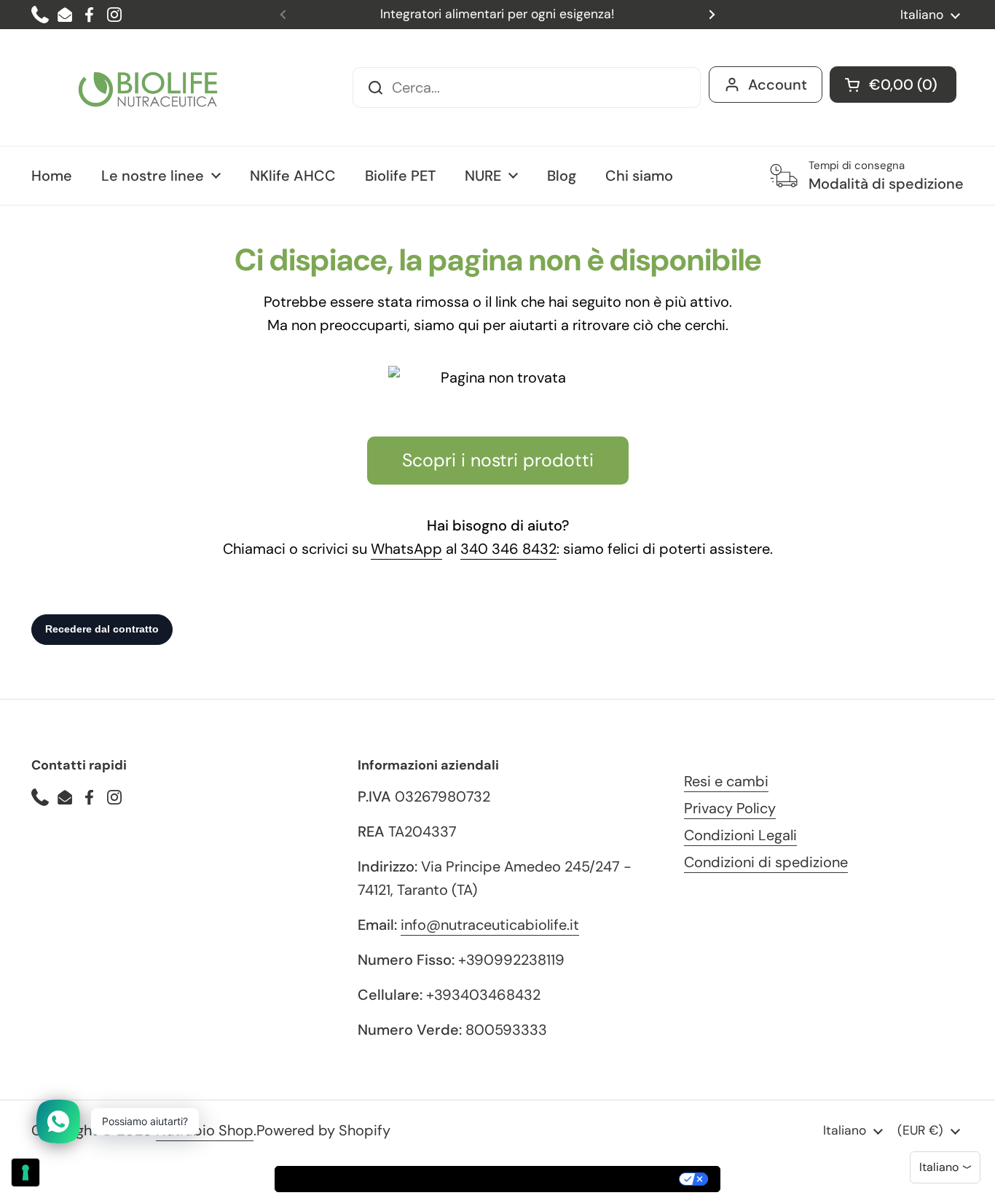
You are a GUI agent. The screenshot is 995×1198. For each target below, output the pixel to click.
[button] (893, 84)
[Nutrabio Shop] (147, 87)
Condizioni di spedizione (766, 862)
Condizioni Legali (740, 835)
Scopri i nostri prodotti (498, 460)
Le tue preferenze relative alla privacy (561, 1179)
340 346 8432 (508, 548)
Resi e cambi (726, 781)
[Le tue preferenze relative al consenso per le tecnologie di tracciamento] (25, 1172)
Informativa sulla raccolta (358, 1179)
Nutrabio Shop (204, 1130)
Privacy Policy (730, 808)
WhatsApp (406, 548)
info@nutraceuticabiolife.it (490, 924)
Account (777, 84)
